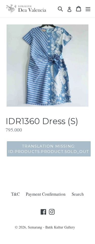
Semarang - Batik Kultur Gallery (51, 227)
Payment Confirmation (46, 194)
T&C (15, 194)
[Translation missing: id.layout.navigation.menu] (88, 8)
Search (78, 194)
